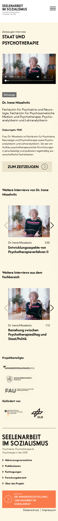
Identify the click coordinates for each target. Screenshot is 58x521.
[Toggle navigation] (53, 10)
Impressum (49, 510)
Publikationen (13, 465)
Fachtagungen (13, 471)
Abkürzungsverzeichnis (18, 460)
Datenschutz (31, 510)
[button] (52, 228)
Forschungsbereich (15, 477)
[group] (29, 229)
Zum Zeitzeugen (23, 166)
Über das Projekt (14, 483)
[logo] (22, 9)
